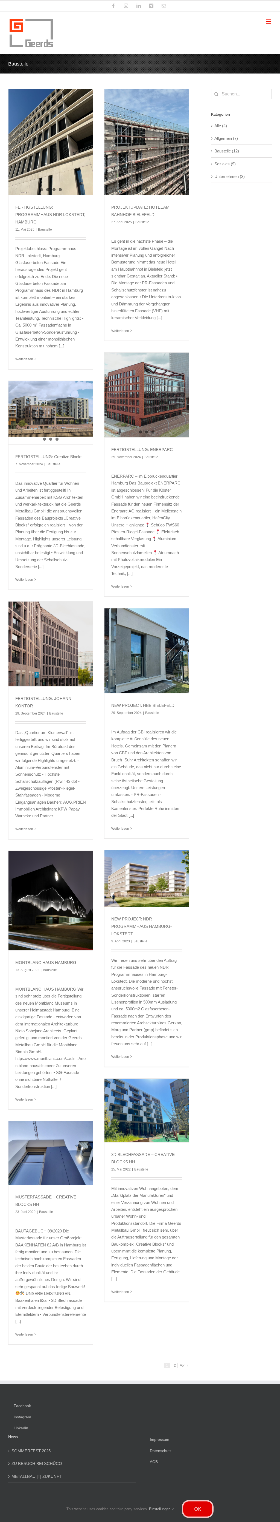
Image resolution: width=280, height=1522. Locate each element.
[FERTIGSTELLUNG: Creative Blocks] (50, 409)
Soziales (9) (225, 163)
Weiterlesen (24, 359)
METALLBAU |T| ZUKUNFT (36, 1476)
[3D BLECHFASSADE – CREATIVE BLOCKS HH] (146, 1110)
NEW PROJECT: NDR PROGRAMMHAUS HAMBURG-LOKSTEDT (141, 926)
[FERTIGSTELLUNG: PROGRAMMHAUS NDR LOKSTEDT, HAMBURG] (50, 142)
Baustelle (45, 229)
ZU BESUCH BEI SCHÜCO (36, 1463)
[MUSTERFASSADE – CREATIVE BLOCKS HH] (50, 1153)
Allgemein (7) (226, 138)
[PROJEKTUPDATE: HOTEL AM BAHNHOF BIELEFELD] (146, 142)
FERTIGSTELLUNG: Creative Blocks (49, 456)
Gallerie (146, 868)
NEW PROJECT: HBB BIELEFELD (142, 705)
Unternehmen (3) (229, 176)
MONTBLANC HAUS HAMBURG (45, 962)
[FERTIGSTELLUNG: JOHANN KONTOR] (50, 644)
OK (197, 1509)
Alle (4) (220, 125)
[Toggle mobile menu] (269, 21)
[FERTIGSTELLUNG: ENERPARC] (146, 395)
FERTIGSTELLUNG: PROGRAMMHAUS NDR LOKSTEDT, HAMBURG (50, 214)
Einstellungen (160, 1509)
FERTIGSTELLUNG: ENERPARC (142, 449)
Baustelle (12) (226, 151)
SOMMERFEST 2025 (31, 1451)
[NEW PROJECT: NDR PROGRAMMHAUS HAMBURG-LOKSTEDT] (146, 878)
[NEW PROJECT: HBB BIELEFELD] (146, 650)
